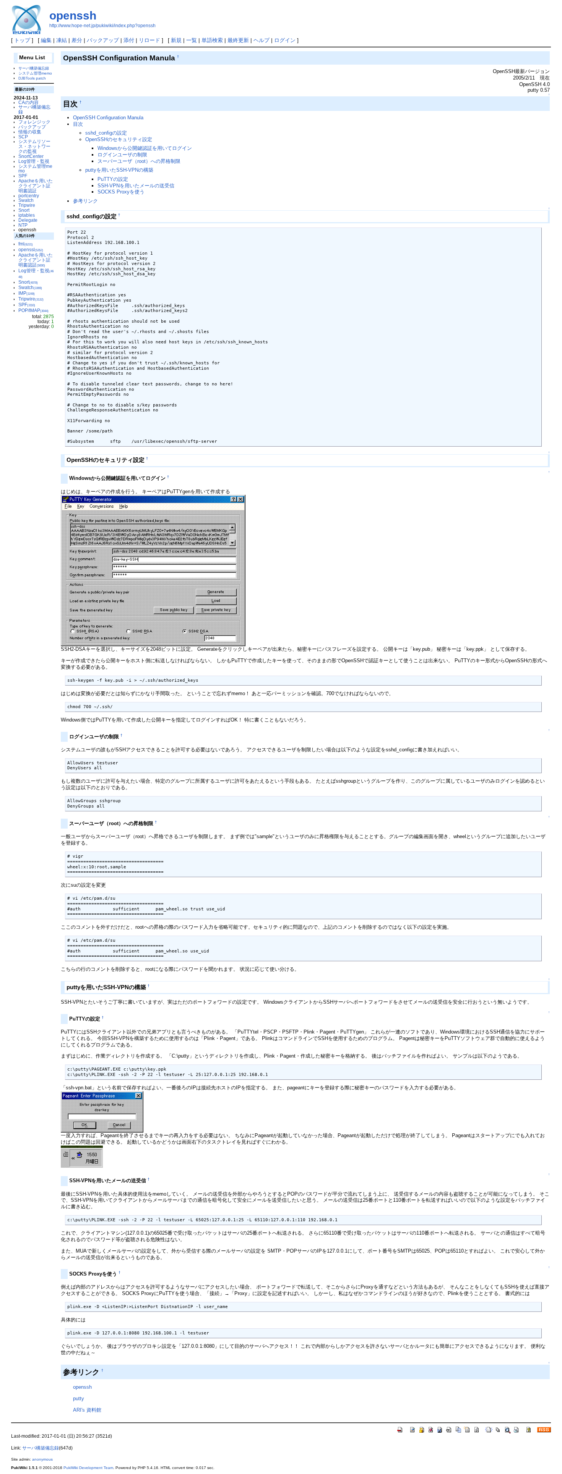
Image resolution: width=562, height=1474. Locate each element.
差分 (76, 40)
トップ (22, 40)
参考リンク (85, 201)
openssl (30, 249)
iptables (26, 215)
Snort (23, 210)
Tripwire (26, 205)
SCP (23, 136)
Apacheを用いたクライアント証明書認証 (35, 185)
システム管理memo (35, 73)
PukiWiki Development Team (88, 1468)
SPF (22, 175)
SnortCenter (31, 156)
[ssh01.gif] (153, 570)
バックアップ (103, 40)
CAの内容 (28, 102)
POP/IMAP (33, 310)
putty (78, 1398)
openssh (72, 15)
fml (25, 243)
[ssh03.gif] (102, 1111)
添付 (128, 40)
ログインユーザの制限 (122, 155)
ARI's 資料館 (87, 1410)
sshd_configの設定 (106, 133)
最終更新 (238, 40)
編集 (46, 40)
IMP (26, 293)
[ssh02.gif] (82, 1156)
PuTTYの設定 (112, 179)
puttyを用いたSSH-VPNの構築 (119, 170)
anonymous (42, 1459)
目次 (78, 124)
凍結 (61, 40)
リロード (149, 40)
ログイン (285, 40)
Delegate (27, 220)
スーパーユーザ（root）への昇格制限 (138, 161)
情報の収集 (29, 131)
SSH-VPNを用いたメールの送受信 (135, 186)
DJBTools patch (32, 78)
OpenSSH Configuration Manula (108, 117)
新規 (176, 40)
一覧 (191, 40)
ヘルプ (261, 40)
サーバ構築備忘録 (33, 68)
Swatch (26, 200)
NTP (23, 225)
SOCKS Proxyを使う (121, 192)
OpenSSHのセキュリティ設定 (118, 139)
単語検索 (212, 40)
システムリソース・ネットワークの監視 (34, 146)
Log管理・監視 (33, 161)
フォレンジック (34, 121)
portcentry (28, 195)
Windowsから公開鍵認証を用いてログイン (144, 148)
